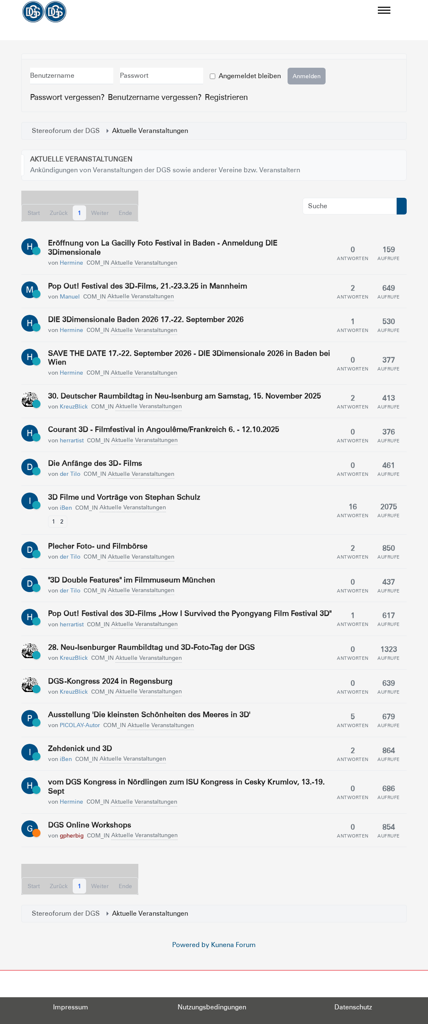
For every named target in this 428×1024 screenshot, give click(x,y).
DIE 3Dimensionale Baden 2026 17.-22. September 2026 (146, 319)
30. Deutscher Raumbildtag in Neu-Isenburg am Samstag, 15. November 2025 (184, 395)
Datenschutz (353, 1007)
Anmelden (307, 76)
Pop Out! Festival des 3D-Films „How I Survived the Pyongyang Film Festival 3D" (189, 613)
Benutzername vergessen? (154, 97)
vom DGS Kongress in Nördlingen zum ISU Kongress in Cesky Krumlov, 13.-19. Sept (186, 786)
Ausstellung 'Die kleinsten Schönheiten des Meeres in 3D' (149, 714)
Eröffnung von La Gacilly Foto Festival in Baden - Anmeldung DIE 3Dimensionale (163, 247)
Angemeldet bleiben (250, 76)
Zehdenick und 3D (80, 748)
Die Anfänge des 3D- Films (95, 463)
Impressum (70, 1007)
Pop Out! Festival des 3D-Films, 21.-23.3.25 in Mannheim (147, 285)
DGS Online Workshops (89, 824)
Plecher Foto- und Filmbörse (98, 545)
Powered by (190, 945)
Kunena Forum (233, 945)
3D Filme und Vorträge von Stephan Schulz (124, 497)
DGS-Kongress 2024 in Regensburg (110, 681)
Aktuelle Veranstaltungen (81, 159)
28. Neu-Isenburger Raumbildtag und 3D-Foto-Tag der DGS (151, 647)
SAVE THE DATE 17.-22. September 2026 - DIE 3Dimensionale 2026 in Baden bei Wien (189, 358)
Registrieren (226, 97)
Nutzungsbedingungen (212, 1007)
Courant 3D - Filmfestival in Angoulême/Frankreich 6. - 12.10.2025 (163, 429)
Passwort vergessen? (67, 97)
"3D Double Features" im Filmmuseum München (131, 579)
